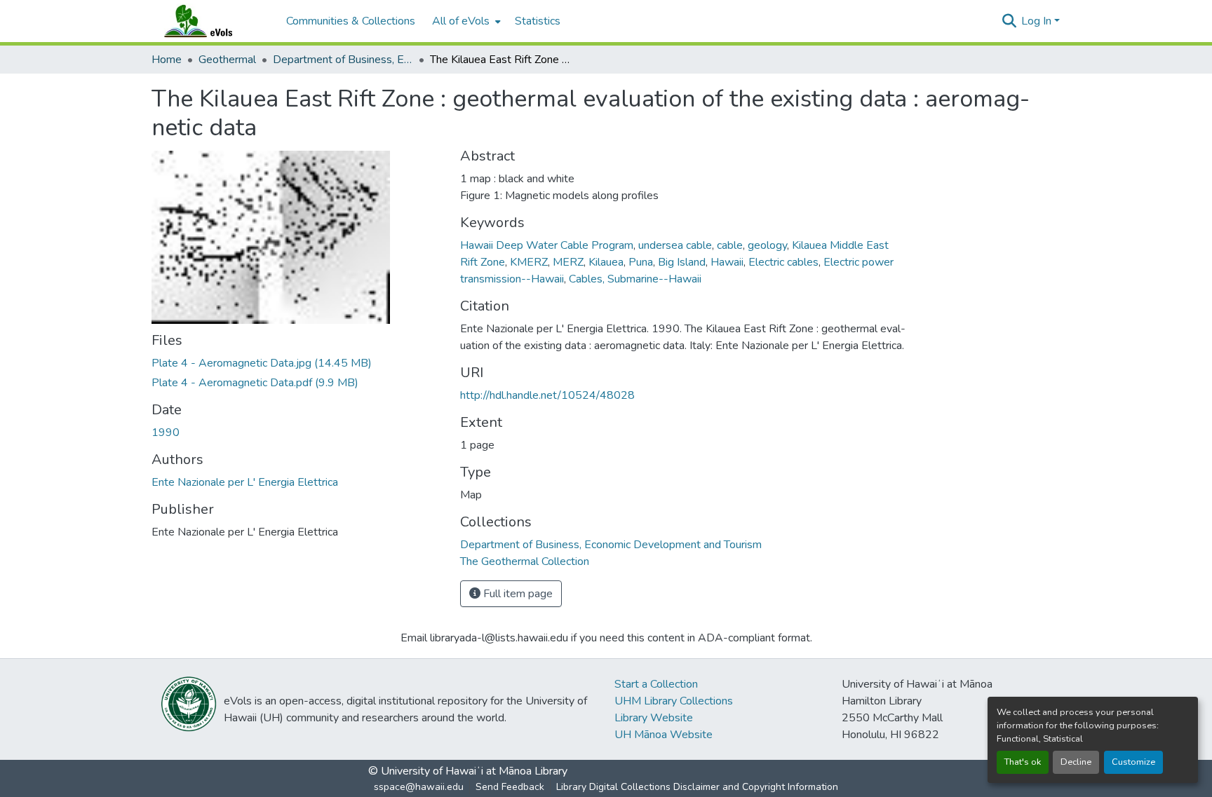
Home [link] (167, 59)
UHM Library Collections (673, 701)
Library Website (653, 718)
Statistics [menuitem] (537, 21)
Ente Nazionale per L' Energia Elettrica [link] (245, 482)
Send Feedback (510, 786)
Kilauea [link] (606, 262)
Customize (1133, 762)
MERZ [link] (568, 262)
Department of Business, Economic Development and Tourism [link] (343, 59)
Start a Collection (656, 684)
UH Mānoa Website (663, 734)
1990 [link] (166, 432)
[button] (212, 21)
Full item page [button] (516, 593)
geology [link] (767, 245)
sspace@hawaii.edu (419, 786)
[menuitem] (465, 21)
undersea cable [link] (675, 245)
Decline (1075, 762)
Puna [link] (640, 262)
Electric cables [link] (783, 262)
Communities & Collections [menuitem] (350, 21)
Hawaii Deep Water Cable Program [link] (546, 245)
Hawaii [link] (727, 262)
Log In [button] (1037, 21)
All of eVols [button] (461, 21)
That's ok (1022, 762)
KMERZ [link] (529, 262)
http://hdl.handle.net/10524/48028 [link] (547, 395)
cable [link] (730, 245)
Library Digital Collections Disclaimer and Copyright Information (697, 786)
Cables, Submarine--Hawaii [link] (635, 279)
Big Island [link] (682, 262)
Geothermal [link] (227, 59)
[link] (297, 363)
